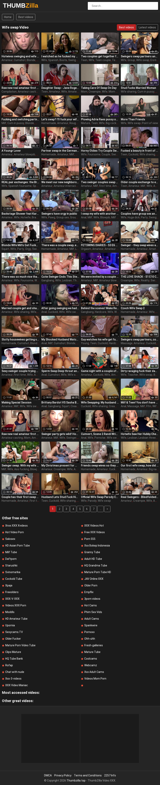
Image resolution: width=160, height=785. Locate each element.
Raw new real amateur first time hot (20, 87)
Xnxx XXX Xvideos (16, 525)
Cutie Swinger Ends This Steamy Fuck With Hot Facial (60, 276)
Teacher (133, 374)
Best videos (25, 17)
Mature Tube (92, 652)
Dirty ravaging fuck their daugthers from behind (140, 371)
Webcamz (90, 665)
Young (85, 343)
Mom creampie (118, 91)
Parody (92, 500)
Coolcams (90, 658)
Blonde (31, 60)
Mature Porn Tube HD (97, 572)
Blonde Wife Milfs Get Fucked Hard (20, 245)
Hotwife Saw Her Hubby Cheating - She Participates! (140, 434)
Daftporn (11, 558)
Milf (4, 123)
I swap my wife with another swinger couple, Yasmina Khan (100, 213)
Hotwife (26, 217)
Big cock (111, 123)
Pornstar (100, 437)
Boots (63, 60)
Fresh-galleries (93, 645)
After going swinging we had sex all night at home (60, 308)
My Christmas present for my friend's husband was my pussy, (60, 465)
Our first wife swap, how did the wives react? (140, 465)
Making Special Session (16, 402)
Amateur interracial (66, 185)
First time (105, 185)
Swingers (74, 60)
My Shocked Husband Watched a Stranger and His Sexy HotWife (60, 339)
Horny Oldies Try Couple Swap (100, 150)
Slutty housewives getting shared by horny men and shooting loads (20, 339)
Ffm (148, 406)
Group (131, 60)
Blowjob (105, 217)
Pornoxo (89, 632)
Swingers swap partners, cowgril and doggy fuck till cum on (140, 339)
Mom (84, 91)
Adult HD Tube (93, 558)
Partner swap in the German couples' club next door (60, 150)
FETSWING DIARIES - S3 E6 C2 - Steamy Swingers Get (100, 245)
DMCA (48, 775)
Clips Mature (13, 652)
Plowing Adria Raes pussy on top (100, 119)
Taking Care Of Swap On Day (98, 87)
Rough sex (76, 123)
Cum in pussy (146, 91)
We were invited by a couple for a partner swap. (100, 276)
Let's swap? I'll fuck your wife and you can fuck (60, 119)
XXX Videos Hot (94, 525)
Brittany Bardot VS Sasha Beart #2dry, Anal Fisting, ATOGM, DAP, (60, 402)
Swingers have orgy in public (59, 213)
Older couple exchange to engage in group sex (140, 182)
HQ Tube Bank (14, 658)
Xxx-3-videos (13, 678)
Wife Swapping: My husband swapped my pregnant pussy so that (100, 402)
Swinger (116, 154)
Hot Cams (90, 605)
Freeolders (12, 592)
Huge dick (134, 217)
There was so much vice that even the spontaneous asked (20, 276)
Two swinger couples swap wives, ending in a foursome (100, 182)
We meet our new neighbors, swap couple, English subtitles (60, 182)
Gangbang (47, 280)
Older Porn (90, 585)
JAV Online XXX (93, 578)
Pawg (51, 217)
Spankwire (90, 625)
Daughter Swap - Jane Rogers (60, 87)
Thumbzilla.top (76, 780)
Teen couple (103, 60)
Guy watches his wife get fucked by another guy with (100, 339)
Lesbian (67, 280)
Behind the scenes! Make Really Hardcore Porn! (100, 308)
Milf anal (116, 217)
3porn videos (92, 598)
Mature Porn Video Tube (20, 645)
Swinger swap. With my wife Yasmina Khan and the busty (20, 465)
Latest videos (147, 27)
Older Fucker (13, 638)
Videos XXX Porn (15, 605)
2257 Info (110, 775)
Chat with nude (14, 671)
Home (8, 17)
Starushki (11, 565)
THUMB (13, 5)
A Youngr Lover (11, 150)
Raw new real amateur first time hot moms (20, 434)
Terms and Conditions (88, 775)
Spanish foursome (20, 185)
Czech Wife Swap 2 (133, 308)
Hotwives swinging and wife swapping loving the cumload (20, 56)
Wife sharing (128, 91)
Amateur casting (28, 91)
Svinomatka (12, 572)
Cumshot (20, 60)
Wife (44, 60)
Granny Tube (92, 552)
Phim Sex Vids (93, 612)
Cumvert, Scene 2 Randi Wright (100, 434)
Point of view (150, 123)
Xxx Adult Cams (94, 671)
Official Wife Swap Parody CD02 (100, 497)
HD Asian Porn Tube (17, 545)
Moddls (9, 612)
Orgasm (86, 248)
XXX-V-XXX (12, 598)
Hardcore (100, 311)
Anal (83, 217)
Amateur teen (77, 91)
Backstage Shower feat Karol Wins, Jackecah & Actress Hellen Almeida (20, 213)
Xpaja (8, 585)
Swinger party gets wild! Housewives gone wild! (60, 434)
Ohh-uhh (89, 638)
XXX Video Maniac (16, 685)
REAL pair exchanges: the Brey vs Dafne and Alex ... (20, 182)
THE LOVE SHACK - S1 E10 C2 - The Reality (140, 276)
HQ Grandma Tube (95, 565)
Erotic (154, 60)
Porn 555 (89, 538)
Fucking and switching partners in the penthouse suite (20, 119)
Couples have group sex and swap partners (140, 213)
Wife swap (142, 60)
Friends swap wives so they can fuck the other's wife (100, 465)
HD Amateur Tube (16, 618)
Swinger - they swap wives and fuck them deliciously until (140, 245)
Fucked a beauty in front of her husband (140, 150)
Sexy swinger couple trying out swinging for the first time (20, 371)
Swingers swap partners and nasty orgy (140, 56)
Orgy (28, 248)
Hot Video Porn (14, 532)
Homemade (48, 123)
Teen (84, 60)
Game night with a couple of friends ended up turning (100, 371)
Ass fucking (21, 469)
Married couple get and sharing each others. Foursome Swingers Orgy (20, 308)
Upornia (10, 625)
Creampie (95, 91)
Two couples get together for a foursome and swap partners (100, 56)
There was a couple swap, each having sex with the (60, 245)
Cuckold (133, 154)
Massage (126, 343)
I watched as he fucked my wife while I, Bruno (60, 56)
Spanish (53, 60)
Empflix (88, 592)
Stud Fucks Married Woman (138, 87)
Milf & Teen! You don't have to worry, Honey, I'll (140, 402)
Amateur (7, 60)
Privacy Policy (62, 775)
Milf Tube (11, 552)
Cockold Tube (13, 578)
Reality (145, 280)
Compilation (9, 91)
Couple (106, 154)
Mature (85, 123)
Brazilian (37, 217)
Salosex (10, 538)
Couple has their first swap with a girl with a (20, 497)
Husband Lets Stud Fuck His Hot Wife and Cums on (60, 497)
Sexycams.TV (14, 632)
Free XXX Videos (94, 532)
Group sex (62, 217)
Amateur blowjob (24, 154)
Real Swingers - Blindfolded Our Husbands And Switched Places (140, 497)
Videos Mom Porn (95, 678)
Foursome (94, 154)
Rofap (9, 665)
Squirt (5, 248)
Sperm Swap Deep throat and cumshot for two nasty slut (60, 371)
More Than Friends (133, 119)
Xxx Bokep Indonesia (97, 545)
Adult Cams (91, 618)
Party (144, 217)
